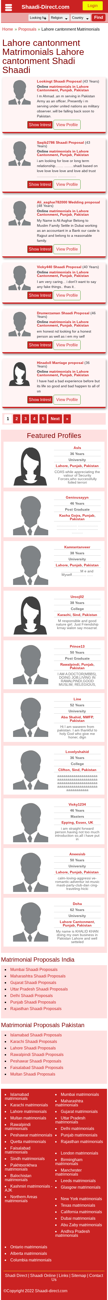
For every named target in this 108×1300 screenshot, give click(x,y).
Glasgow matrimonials (80, 1187)
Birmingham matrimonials (68, 1162)
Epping (68, 822)
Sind (76, 615)
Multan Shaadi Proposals (32, 1074)
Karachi (64, 615)
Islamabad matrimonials (17, 1096)
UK (90, 822)
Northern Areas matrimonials (21, 1199)
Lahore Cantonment (77, 922)
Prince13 (77, 646)
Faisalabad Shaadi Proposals (36, 1067)
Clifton (64, 770)
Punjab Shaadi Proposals (33, 1002)
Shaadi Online (43, 1275)
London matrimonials (79, 1153)
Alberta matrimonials (28, 1253)
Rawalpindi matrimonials (18, 1126)
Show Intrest (40, 125)
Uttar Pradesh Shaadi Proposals (39, 989)
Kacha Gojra (69, 515)
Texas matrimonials (78, 1205)
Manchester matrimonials (68, 1172)
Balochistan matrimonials (18, 1178)
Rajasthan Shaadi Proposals (36, 1009)
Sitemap (78, 1275)
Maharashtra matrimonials (69, 1103)
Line (77, 699)
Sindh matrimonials (27, 1159)
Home (7, 29)
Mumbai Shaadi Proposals (34, 969)
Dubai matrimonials (78, 1218)
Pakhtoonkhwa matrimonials (21, 1167)
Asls (77, 448)
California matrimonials (81, 1212)
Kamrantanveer (77, 547)
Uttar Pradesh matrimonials (70, 1120)
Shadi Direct (16, 1275)
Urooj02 (77, 597)
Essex (81, 822)
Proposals (27, 29)
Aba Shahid (71, 717)
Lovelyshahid (77, 752)
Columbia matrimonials (30, 1260)
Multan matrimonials (28, 1118)
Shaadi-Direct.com (46, 7)
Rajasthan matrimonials (82, 1141)
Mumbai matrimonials (80, 1094)
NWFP (88, 717)
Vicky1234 (77, 804)
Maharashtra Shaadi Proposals (38, 976)
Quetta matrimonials (28, 1141)
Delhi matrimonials (77, 1128)
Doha (77, 904)
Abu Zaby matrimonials (81, 1225)
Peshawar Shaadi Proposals (35, 1061)
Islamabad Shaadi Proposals (36, 1035)
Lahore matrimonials (28, 1111)
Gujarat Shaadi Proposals (33, 982)
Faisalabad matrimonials (17, 1150)
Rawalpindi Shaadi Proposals (37, 1054)
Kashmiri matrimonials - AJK (28, 1188)
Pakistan (81, 90)
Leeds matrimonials (78, 1181)
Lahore (62, 466)
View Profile (67, 125)
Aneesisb (77, 854)
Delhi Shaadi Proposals (31, 995)
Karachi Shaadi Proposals (33, 1041)
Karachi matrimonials (29, 1105)
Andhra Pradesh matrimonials (72, 1233)
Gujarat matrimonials (79, 1111)
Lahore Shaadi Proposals (33, 1048)
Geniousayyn (77, 497)
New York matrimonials (81, 1199)
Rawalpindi (69, 664)
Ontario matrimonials (28, 1247)
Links (63, 1275)
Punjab (66, 90)
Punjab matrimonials (79, 1135)
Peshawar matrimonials (31, 1135)
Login (93, 6)
